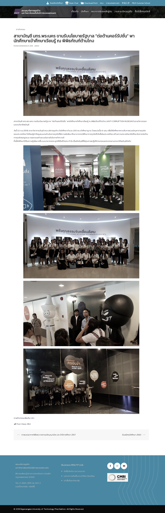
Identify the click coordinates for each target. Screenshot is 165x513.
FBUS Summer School (141, 3)
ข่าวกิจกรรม (20, 29)
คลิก (32, 418)
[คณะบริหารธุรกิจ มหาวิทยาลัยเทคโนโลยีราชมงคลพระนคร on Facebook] (110, 466)
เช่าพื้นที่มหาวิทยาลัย (72, 480)
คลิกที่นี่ (32, 486)
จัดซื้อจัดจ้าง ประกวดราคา (74, 471)
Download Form (91, 3)
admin (37, 45)
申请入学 (126, 3)
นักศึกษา (85, 11)
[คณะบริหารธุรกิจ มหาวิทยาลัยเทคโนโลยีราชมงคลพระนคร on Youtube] (124, 466)
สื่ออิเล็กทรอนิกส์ (142, 11)
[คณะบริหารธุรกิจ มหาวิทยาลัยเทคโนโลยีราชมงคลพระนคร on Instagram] (117, 466)
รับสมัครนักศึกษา (56, 3)
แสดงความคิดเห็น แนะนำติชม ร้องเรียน (79, 476)
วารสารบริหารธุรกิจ (123, 11)
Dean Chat (73, 3)
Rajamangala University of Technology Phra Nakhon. (43, 509)
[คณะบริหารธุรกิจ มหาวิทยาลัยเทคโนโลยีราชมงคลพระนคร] (35, 11)
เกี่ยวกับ (75, 11)
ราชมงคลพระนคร (112, 3)
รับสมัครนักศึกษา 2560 (131, 434)
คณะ (102, 3)
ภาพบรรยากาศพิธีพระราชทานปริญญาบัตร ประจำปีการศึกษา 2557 (48, 434)
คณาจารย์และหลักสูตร (101, 11)
